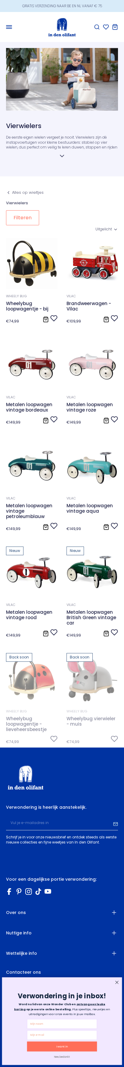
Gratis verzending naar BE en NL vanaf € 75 (62, 5)
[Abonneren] (115, 823)
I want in (62, 1046)
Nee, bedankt (62, 1056)
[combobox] (106, 229)
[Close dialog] (116, 982)
